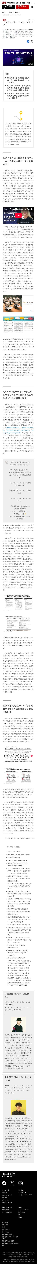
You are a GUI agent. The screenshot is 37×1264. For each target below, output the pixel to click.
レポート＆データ (23, 1210)
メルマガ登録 (8, 7)
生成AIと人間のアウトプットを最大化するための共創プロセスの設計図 (18, 96)
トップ (4, 12)
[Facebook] (4, 1183)
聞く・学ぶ (21, 1212)
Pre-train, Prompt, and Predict (18, 430)
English (4, 1227)
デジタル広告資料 (7, 1212)
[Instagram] (20, 1183)
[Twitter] (12, 1183)
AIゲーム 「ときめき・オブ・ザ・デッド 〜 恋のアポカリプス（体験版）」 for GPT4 (20, 940)
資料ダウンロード (7, 1202)
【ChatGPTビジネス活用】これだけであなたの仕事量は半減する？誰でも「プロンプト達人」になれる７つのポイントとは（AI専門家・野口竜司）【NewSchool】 (19, 965)
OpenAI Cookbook (12, 427)
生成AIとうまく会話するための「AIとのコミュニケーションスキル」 (18, 80)
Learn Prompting (14, 857)
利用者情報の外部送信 (8, 1241)
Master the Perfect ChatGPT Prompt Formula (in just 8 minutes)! (18, 953)
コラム (10, 12)
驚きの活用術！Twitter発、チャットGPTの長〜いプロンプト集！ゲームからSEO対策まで (19, 919)
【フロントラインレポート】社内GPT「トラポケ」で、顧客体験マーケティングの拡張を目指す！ (19, 871)
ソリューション (6, 1200)
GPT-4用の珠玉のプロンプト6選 (19, 925)
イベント (4, 1197)
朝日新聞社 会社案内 (7, 1234)
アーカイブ (5, 1222)
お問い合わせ (22, 7)
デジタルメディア (7, 1195)
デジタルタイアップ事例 (25, 1195)
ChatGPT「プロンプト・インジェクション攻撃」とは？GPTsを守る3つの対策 (19, 894)
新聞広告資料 (5, 1210)
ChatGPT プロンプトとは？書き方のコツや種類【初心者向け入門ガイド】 (20, 886)
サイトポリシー (6, 1232)
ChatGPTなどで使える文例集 (18, 909)
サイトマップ (5, 1229)
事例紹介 (20, 1190)
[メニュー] (33, 3)
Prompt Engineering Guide (17, 860)
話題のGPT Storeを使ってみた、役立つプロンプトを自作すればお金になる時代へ (19, 878)
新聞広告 (4, 1192)
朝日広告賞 (5, 1224)
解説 (16, 12)
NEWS (20, 1217)
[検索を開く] (32, 7)
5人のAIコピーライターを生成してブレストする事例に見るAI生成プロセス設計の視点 (19, 88)
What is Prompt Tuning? (16, 958)
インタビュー (22, 1192)
